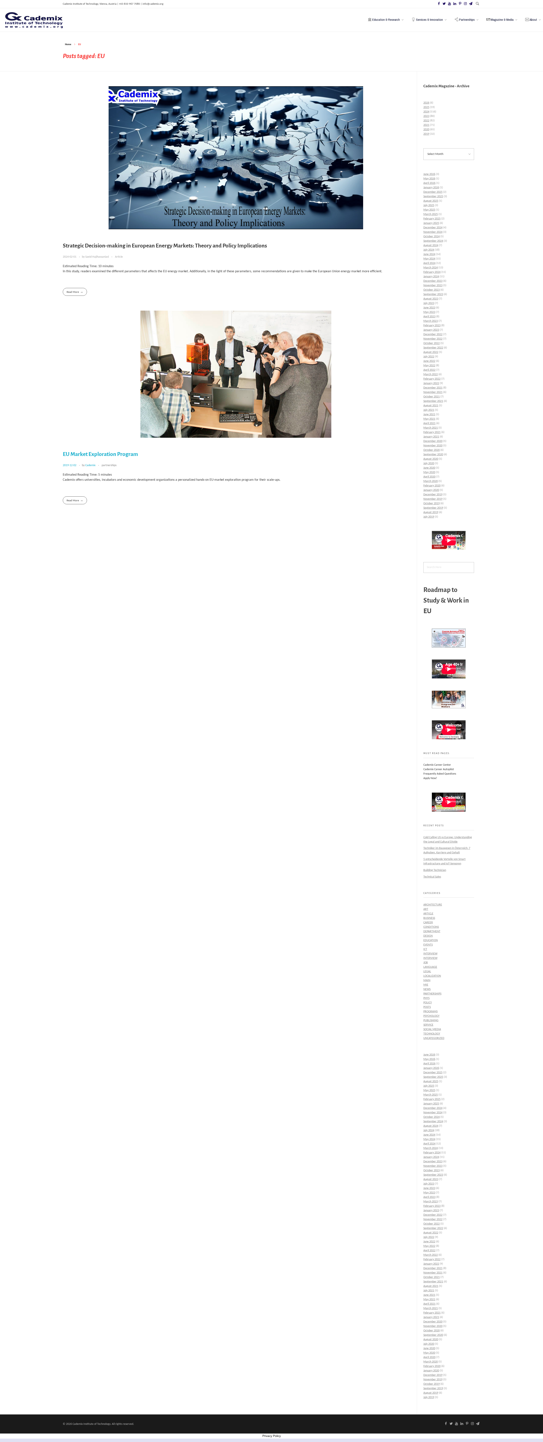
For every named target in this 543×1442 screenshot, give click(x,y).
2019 (426, 134)
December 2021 (432, 387)
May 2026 (429, 178)
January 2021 (431, 436)
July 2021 (428, 410)
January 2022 (431, 383)
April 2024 (429, 263)
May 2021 (429, 419)
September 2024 (433, 241)
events (428, 944)
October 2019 (431, 503)
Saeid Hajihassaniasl (97, 256)
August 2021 (430, 405)
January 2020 (431, 490)
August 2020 (430, 459)
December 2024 (432, 227)
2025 (426, 107)
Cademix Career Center (437, 765)
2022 (426, 120)
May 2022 (429, 365)
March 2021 (430, 427)
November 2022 (432, 338)
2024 (426, 111)
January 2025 (431, 223)
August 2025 (430, 201)
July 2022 (428, 356)
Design (428, 936)
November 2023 (432, 285)
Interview (430, 953)
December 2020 (432, 441)
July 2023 (428, 303)
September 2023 (433, 294)
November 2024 (432, 232)
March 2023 (430, 321)
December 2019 (432, 494)
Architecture (432, 904)
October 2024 (431, 236)
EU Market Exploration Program (100, 454)
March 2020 (430, 481)
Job (425, 962)
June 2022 (429, 361)
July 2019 (428, 516)
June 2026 (429, 174)
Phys (426, 998)
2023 (426, 116)
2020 (426, 129)
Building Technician (434, 870)
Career (428, 922)
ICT (425, 949)
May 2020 (429, 472)
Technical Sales (432, 876)
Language (430, 967)
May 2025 (429, 209)
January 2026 (431, 187)
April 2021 (429, 423)
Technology (431, 1033)
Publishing (430, 1020)
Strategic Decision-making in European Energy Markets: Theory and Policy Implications (165, 246)
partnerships (109, 465)
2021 (426, 125)
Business (429, 918)
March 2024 (430, 267)
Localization (432, 976)
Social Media (432, 1029)
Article (119, 256)
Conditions (431, 927)
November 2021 (432, 392)
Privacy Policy (271, 1436)
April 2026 (429, 183)
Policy (427, 1002)
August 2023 (430, 298)
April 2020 (429, 476)
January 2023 (431, 330)
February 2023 (432, 325)
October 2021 (431, 396)
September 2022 (433, 347)
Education (430, 940)
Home (68, 44)
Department (431, 931)
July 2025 (428, 205)
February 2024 (432, 272)
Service (428, 1025)
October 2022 (431, 343)
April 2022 (429, 370)
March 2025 (430, 214)
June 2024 (429, 254)
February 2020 (432, 485)
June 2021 (429, 414)
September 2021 (433, 401)
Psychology (431, 1016)
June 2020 (429, 468)
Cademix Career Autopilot (438, 769)
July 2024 (428, 249)
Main (426, 980)
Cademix (90, 465)
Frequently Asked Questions (439, 773)
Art (425, 909)
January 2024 (431, 276)
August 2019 (430, 512)
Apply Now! (430, 778)
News (427, 989)
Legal (427, 971)
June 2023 (429, 307)
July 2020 (428, 463)
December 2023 (432, 281)
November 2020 (432, 445)
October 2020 (431, 450)
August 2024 (430, 245)
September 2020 (433, 454)
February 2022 (432, 379)
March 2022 (430, 374)
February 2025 (432, 218)
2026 (426, 102)
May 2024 (429, 258)
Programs (430, 1011)
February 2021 (432, 432)
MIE (425, 984)
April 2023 (429, 316)
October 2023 (431, 290)
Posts (427, 1007)
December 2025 (432, 192)
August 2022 (430, 352)
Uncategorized (433, 1038)
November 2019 (432, 499)
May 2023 (429, 312)
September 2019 (433, 508)
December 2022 (432, 334)
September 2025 (433, 196)
